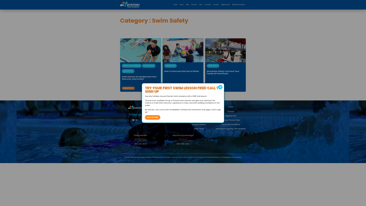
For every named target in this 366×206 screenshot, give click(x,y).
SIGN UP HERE (152, 117)
